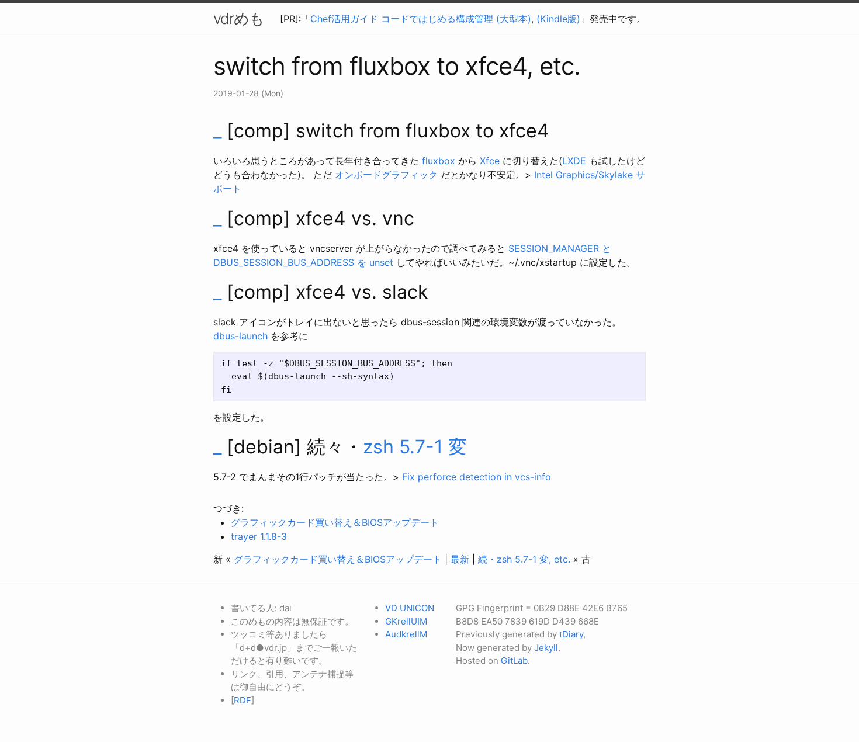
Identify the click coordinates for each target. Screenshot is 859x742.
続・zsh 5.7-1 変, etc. (524, 559)
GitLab (514, 660)
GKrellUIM (406, 621)
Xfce (490, 161)
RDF (242, 700)
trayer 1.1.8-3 (259, 536)
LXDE (574, 161)
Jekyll (546, 647)
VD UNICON (409, 607)
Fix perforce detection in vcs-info (476, 477)
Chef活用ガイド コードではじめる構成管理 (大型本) (420, 19)
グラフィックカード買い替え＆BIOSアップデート (335, 522)
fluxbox (438, 161)
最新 (460, 559)
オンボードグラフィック (386, 175)
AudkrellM (406, 634)
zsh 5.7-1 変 (415, 446)
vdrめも (238, 18)
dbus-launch (240, 336)
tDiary (571, 634)
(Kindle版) (558, 19)
